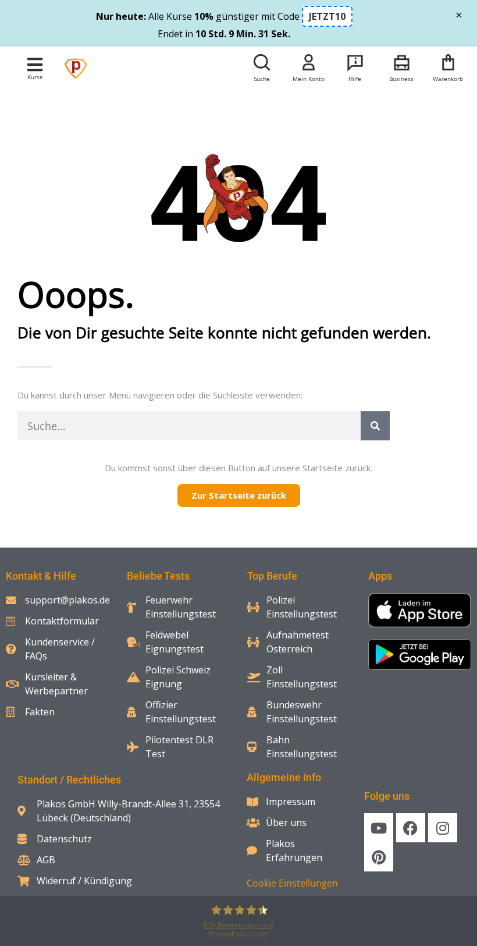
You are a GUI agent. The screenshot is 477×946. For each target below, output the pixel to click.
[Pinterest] (378, 856)
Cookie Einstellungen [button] (292, 883)
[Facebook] (410, 827)
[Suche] (375, 425)
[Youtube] (378, 827)
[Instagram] (442, 827)
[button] (35, 64)
